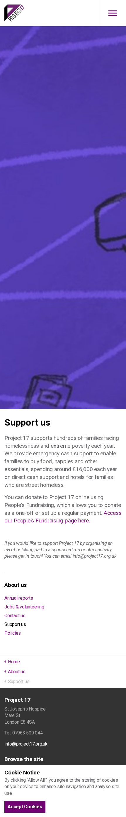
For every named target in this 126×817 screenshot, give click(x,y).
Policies (12, 633)
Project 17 (14, 13)
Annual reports (18, 598)
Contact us (14, 615)
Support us (15, 624)
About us (15, 585)
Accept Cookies (25, 806)
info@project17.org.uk (25, 744)
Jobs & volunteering (24, 607)
